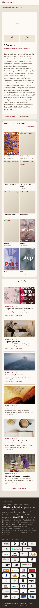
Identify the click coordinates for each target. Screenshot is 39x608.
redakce (19, 316)
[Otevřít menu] (35, 3)
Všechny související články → (19, 488)
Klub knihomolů (6, 7)
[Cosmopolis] (33, 554)
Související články (24, 116)
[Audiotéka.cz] (16, 549)
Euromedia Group (22, 514)
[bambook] (27, 549)
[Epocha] (15, 560)
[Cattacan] (24, 554)
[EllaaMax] (6, 560)
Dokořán (28, 512)
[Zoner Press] (32, 597)
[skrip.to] (23, 591)
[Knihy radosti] (23, 570)
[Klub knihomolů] (8, 2)
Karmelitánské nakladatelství (12, 520)
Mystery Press (18, 526)
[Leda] (6, 575)
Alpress (26, 508)
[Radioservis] (15, 591)
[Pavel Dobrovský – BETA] (23, 586)
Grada (16, 517)
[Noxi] (31, 581)
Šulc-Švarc (5, 535)
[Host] (6, 565)
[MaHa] (23, 575)
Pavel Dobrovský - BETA (26, 528)
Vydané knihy (11, 116)
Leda (26, 522)
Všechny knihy (30, 127)
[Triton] (23, 597)
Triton (11, 533)
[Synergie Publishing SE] (15, 597)
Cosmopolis (19, 512)
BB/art (14, 510)
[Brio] (15, 554)
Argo (32, 507)
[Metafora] (6, 581)
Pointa (8, 531)
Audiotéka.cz (7, 510)
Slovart (5, 533)
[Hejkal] (32, 560)
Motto (9, 526)
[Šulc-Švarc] (6, 597)
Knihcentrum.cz (8, 522)
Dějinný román (11, 408)
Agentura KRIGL (17, 505)
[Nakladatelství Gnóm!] (14, 581)
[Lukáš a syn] (15, 575)
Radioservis (31, 531)
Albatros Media (12, 507)
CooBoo (10, 512)
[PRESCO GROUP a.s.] (6, 591)
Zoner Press (30, 533)
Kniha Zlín (31, 520)
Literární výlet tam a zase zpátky (17, 476)
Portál (13, 530)
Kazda (25, 520)
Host (24, 517)
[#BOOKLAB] (6, 544)
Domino (5, 514)
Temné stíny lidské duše (14, 375)
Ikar (28, 517)
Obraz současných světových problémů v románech (16, 442)
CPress (4, 512)
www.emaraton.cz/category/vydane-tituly (18, 49)
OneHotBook (7, 528)
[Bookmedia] (6, 554)
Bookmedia (28, 510)
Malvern (32, 522)
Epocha (11, 514)
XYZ (23, 533)
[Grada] (23, 560)
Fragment (6, 517)
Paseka (15, 528)
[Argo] (6, 549)
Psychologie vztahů (12, 342)
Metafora (6, 524)
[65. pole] (15, 544)
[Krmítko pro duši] (32, 570)
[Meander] (32, 575)
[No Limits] (23, 581)
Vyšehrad (18, 533)
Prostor (20, 531)
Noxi (25, 526)
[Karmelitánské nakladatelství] (26, 565)
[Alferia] (32, 544)
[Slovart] (32, 591)
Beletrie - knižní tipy (11, 306)
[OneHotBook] (6, 586)
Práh (25, 531)
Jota (33, 517)
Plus (3, 531)
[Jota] (16, 565)
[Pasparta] (15, 586)
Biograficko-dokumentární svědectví (19, 309)
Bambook (21, 510)
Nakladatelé (15, 7)
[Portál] (32, 586)
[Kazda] (6, 570)
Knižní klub (20, 522)
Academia (6, 504)
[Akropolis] (23, 544)
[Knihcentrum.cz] (15, 570)
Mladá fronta (17, 524)
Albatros (27, 505)
